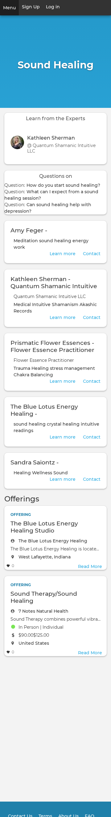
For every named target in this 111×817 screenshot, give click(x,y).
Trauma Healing (31, 368)
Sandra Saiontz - (34, 462)
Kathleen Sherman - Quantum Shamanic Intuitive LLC (53, 286)
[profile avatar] (18, 144)
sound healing (55, 240)
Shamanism (65, 304)
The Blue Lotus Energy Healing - (44, 410)
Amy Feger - (28, 230)
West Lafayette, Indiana (44, 557)
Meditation (26, 240)
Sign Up (31, 7)
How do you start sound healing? (63, 185)
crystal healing (63, 424)
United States (33, 643)
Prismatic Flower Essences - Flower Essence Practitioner (52, 346)
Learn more (63, 253)
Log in (53, 7)
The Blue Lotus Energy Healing (52, 541)
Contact (92, 253)
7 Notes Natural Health (43, 611)
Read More (90, 566)
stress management (72, 368)
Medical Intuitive (32, 304)
